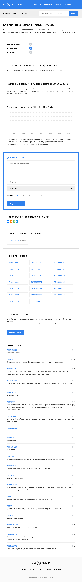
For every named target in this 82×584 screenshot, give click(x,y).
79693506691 (12, 438)
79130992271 (36, 263)
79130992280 (36, 269)
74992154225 (12, 447)
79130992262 (59, 263)
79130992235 (59, 282)
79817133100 (11, 456)
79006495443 (12, 525)
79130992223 (14, 295)
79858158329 (12, 350)
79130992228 (36, 288)
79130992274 (36, 282)
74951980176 (12, 534)
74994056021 (12, 402)
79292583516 (12, 515)
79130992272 (14, 276)
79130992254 (14, 301)
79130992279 (59, 288)
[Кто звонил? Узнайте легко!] (15, 4)
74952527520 (12, 359)
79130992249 (59, 276)
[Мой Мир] (17, 221)
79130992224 (14, 269)
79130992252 (59, 269)
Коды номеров (45, 4)
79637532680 (12, 506)
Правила (57, 4)
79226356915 (12, 475)
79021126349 (12, 369)
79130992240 (14, 282)
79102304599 (12, 381)
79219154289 (12, 392)
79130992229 (14, 288)
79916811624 (12, 496)
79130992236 (36, 301)
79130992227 (14, 263)
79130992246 (59, 295)
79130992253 (36, 276)
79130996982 (17, 241)
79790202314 (12, 485)
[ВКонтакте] (8, 221)
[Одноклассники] (11, 221)
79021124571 (12, 466)
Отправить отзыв (16, 204)
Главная (34, 4)
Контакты (67, 4)
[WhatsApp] (14, 221)
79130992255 (36, 295)
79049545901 (12, 428)
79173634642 (12, 416)
